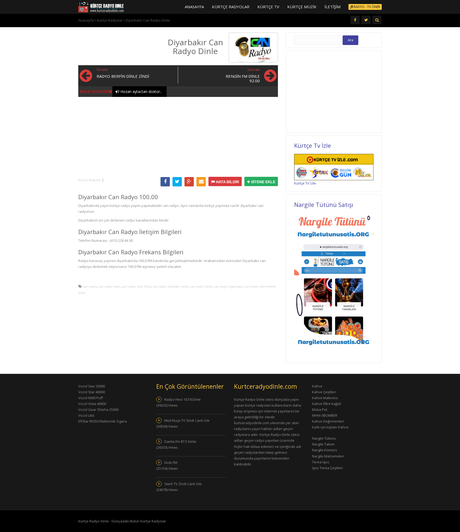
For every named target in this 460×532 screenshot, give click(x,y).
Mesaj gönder (94, 91)
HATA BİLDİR (227, 182)
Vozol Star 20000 (91, 386)
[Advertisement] (178, 137)
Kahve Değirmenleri (328, 421)
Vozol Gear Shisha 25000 (98, 409)
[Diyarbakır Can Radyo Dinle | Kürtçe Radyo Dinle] (101, 6)
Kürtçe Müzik (302, 6)
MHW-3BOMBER (324, 415)
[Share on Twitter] (177, 181)
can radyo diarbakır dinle (170, 286)
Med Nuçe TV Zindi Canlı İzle (187, 420)
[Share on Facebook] (165, 181)
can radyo (90, 286)
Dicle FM (170, 462)
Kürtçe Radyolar (230, 6)
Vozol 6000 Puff (90, 397)
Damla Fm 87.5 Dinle (180, 441)
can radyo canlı (109, 286)
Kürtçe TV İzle (305, 183)
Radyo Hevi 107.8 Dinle (182, 399)
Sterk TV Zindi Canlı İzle (183, 483)
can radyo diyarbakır (228, 286)
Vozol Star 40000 (91, 392)
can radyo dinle (201, 286)
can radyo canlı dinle (136, 286)
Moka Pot (319, 409)
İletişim (332, 6)
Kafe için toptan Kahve (330, 427)
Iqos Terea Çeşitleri (327, 467)
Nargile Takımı (323, 444)
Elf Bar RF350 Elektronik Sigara (102, 421)
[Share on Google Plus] (189, 181)
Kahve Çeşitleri (324, 392)
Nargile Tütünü (324, 438)
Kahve (317, 386)
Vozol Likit (86, 415)
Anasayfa (194, 6)
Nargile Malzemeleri (328, 456)
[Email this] (201, 181)
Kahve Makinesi (325, 397)
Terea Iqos (320, 462)
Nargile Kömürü (324, 450)
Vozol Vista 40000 (92, 403)
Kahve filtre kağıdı (326, 403)
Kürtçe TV (268, 6)
